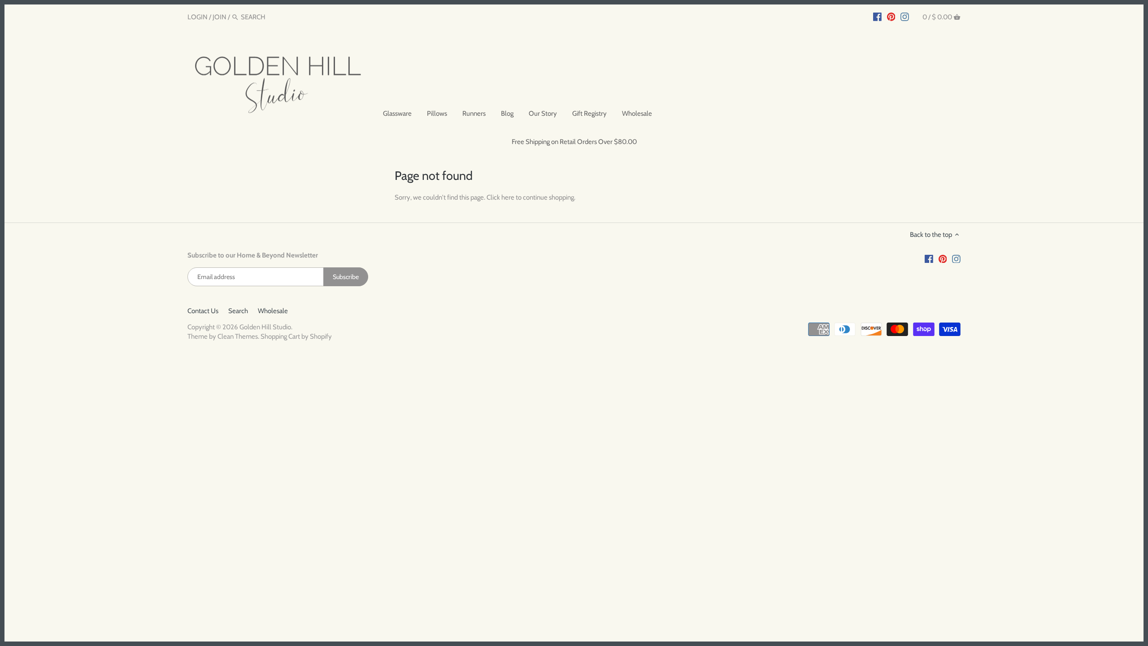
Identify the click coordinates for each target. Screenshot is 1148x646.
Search (238, 311)
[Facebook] (877, 16)
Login (197, 17)
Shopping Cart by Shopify (296, 336)
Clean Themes (237, 336)
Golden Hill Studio (265, 327)
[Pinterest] (891, 16)
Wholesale (273, 311)
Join (219, 17)
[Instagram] (904, 16)
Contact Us (202, 311)
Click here (500, 197)
